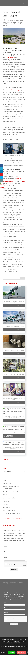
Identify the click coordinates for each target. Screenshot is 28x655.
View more (21, 649)
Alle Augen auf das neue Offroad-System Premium (14, 374)
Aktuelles (5, 20)
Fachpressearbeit (8, 483)
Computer (11, 23)
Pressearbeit (20, 22)
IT (20, 23)
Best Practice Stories (9, 510)
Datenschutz (17, 23)
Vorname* (6, 551)
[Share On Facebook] (1, 165)
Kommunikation (6, 22)
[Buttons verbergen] (2, 187)
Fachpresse (10, 20)
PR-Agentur (13, 22)
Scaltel (23, 23)
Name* (6, 557)
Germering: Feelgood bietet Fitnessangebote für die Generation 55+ (14, 399)
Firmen (12, 19)
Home (4, 480)
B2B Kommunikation (18, 20)
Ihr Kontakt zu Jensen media (11, 513)
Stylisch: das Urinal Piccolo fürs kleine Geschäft (14, 350)
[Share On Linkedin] (1, 171)
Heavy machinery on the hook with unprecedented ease (14, 302)
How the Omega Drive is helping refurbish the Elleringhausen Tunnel (14, 448)
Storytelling (5, 23)
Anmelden (14, 569)
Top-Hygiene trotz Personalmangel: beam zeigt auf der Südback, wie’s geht (14, 417)
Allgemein (19, 19)
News (15, 19)
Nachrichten (6, 507)
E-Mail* (6, 546)
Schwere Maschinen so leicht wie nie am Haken (14, 326)
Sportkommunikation (9, 498)
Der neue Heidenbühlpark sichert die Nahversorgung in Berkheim (14, 432)
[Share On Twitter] (1, 168)
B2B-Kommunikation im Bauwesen (13, 492)
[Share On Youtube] (1, 174)
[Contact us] (1, 180)
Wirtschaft (5, 25)
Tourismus (6, 501)
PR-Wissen (6, 495)
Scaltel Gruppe (10, 57)
